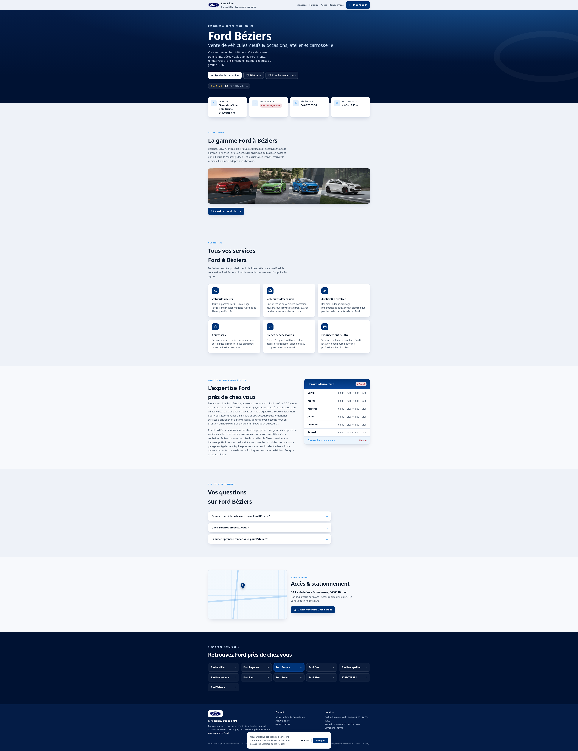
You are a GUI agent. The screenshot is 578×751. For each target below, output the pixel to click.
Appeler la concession (227, 75)
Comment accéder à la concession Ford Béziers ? (240, 516)
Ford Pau (248, 677)
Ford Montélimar (220, 677)
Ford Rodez (282, 677)
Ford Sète (314, 677)
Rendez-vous (336, 4)
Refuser (305, 740)
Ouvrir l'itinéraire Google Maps (315, 609)
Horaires (313, 4)
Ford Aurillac (218, 667)
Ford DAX (314, 667)
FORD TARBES (349, 677)
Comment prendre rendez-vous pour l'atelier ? (239, 539)
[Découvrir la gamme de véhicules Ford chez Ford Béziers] (289, 186)
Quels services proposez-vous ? (230, 527)
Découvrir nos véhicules (224, 211)
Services (301, 4)
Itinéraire (255, 75)
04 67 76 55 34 (360, 4)
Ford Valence (218, 687)
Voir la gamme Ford (218, 732)
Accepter (320, 740)
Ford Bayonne (251, 667)
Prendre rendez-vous (283, 75)
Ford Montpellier (351, 667)
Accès (324, 4)
